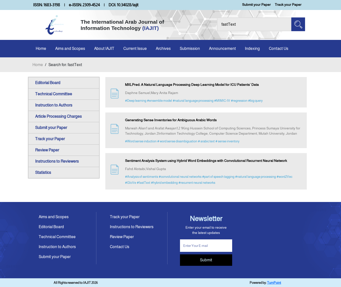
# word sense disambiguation (177, 141)
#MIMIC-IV (222, 100)
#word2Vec (284, 177)
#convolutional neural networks (180, 177)
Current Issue (135, 48)
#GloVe (130, 183)
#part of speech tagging (218, 177)
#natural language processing (193, 100)
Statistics (43, 172)
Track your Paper (288, 4)
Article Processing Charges (58, 116)
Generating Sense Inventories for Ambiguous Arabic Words (171, 120)
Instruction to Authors (53, 105)
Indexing (252, 48)
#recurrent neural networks (196, 183)
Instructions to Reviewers (57, 161)
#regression (239, 100)
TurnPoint (274, 283)
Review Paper (47, 150)
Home (41, 48)
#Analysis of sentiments (141, 177)
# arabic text (206, 141)
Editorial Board (47, 83)
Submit (206, 260)
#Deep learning (135, 100)
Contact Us (278, 48)
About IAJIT (104, 48)
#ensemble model (159, 100)
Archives (163, 48)
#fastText (143, 183)
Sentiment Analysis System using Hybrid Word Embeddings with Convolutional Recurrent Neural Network (206, 161)
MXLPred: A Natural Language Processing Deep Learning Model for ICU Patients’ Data (192, 85)
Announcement (222, 48)
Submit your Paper (256, 4)
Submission (190, 48)
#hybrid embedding (164, 183)
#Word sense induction (141, 141)
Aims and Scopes (70, 48)
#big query (255, 100)
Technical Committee (53, 94)
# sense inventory (227, 141)
